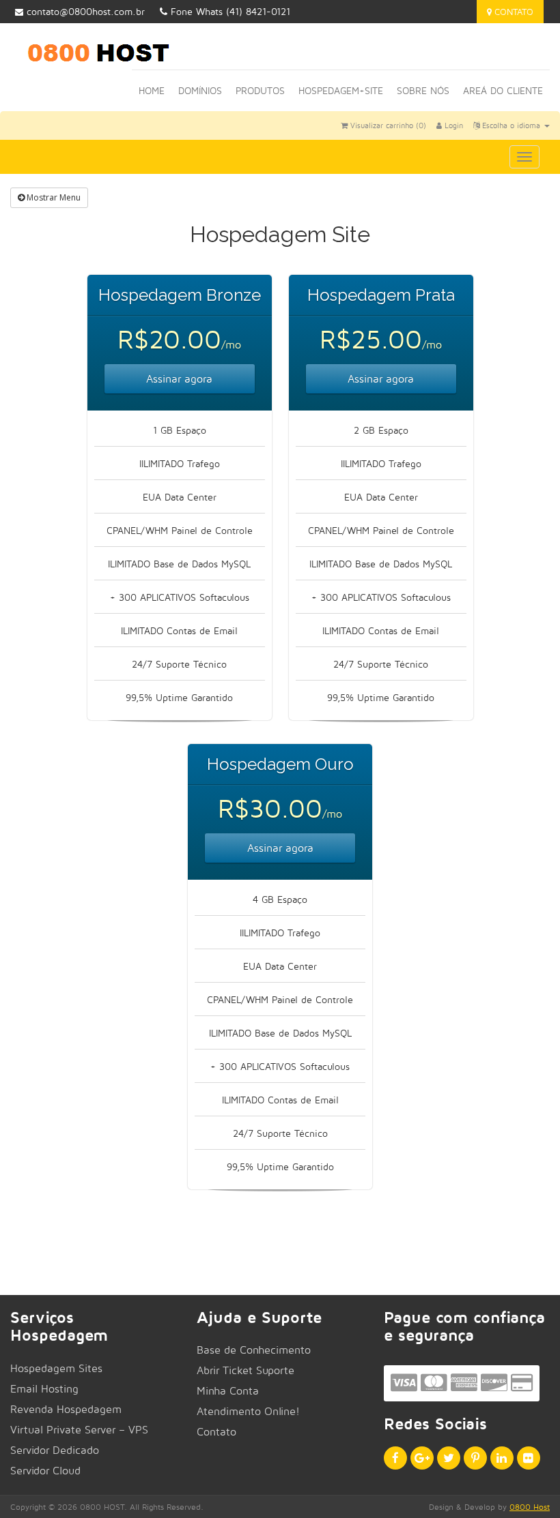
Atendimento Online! (248, 1411)
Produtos (260, 90)
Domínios (200, 90)
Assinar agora (179, 378)
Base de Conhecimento (254, 1349)
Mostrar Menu (53, 197)
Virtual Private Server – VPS (79, 1429)
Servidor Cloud (45, 1470)
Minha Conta (228, 1390)
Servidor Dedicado (54, 1450)
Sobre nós (423, 90)
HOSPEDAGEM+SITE (340, 90)
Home (152, 90)
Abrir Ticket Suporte (245, 1370)
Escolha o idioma (511, 125)
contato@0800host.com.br (86, 11)
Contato (512, 11)
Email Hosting (44, 1388)
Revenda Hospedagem (66, 1409)
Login (452, 125)
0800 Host (529, 1507)
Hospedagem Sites (56, 1368)
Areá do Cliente (503, 90)
